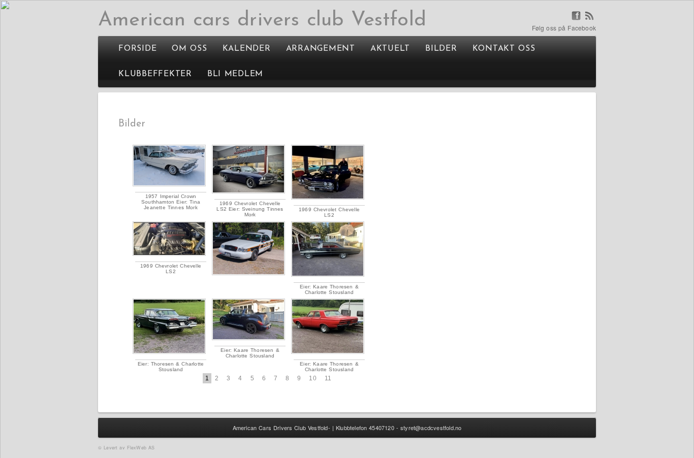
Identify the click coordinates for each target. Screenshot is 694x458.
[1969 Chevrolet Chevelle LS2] (327, 172)
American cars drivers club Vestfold (262, 20)
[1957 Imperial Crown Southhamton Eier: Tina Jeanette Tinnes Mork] (169, 165)
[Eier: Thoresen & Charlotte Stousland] (169, 326)
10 (312, 378)
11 (328, 378)
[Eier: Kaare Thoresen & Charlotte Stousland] (327, 249)
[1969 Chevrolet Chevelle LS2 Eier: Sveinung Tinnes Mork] (248, 169)
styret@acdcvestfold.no (430, 427)
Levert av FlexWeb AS (129, 447)
